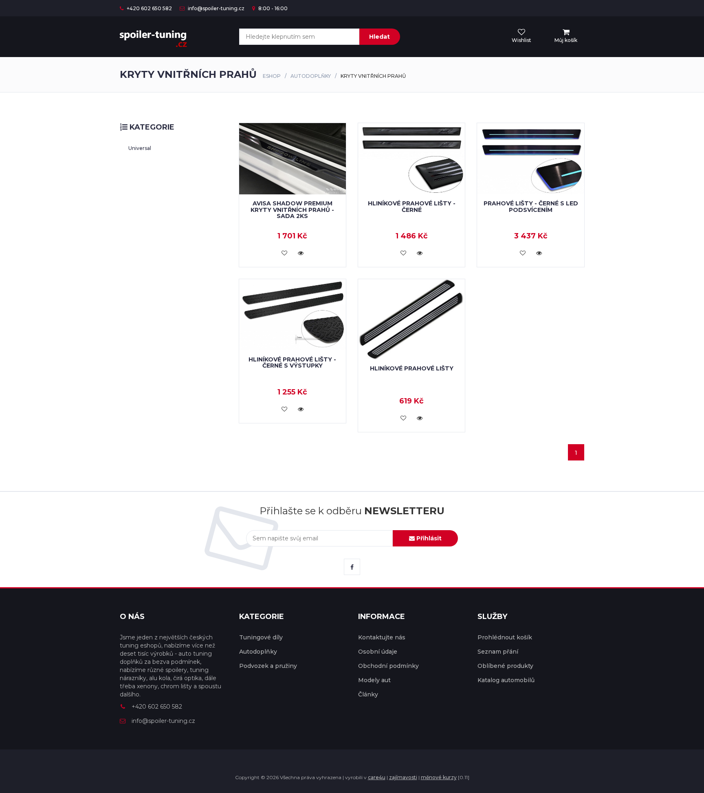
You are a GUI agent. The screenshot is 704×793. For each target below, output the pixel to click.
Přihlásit (428, 538)
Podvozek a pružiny (268, 666)
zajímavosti (403, 777)
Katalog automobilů (506, 680)
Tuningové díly (261, 637)
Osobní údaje (377, 651)
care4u (376, 777)
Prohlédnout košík (504, 637)
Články (368, 694)
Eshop (272, 76)
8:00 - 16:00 (272, 8)
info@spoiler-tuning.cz (215, 8)
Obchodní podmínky (388, 666)
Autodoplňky (310, 76)
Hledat (379, 36)
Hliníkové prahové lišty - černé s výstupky (292, 362)
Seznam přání (497, 651)
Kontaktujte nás (381, 637)
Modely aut (374, 680)
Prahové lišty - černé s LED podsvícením (531, 206)
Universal (139, 148)
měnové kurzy (439, 777)
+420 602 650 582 (148, 8)
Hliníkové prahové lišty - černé (411, 206)
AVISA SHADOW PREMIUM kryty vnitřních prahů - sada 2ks (292, 210)
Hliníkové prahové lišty (411, 368)
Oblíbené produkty (505, 666)
